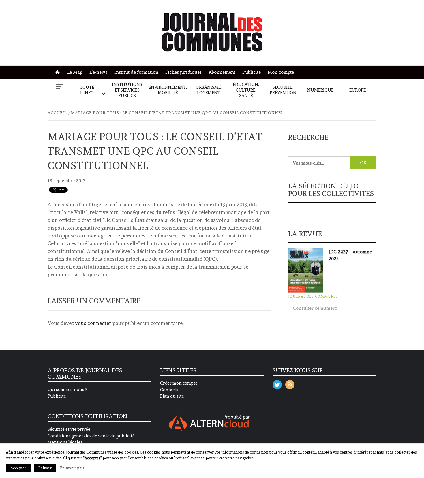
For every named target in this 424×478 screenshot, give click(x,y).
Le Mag (74, 72)
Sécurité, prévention (283, 90)
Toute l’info (87, 90)
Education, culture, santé (246, 90)
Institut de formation (136, 72)
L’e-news (98, 72)
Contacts (169, 389)
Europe (357, 90)
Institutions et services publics (127, 90)
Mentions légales (65, 442)
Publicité (251, 72)
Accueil (59, 72)
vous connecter (93, 323)
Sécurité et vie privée (69, 429)
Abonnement (222, 72)
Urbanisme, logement (209, 90)
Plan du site (172, 396)
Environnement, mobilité (168, 90)
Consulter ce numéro (315, 308)
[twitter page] (277, 383)
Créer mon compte (179, 383)
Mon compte (281, 72)
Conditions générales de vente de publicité (91, 436)
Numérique (320, 90)
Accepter (18, 468)
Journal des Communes (313, 296)
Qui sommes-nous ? (67, 389)
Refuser (45, 468)
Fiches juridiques (183, 72)
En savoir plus (72, 468)
